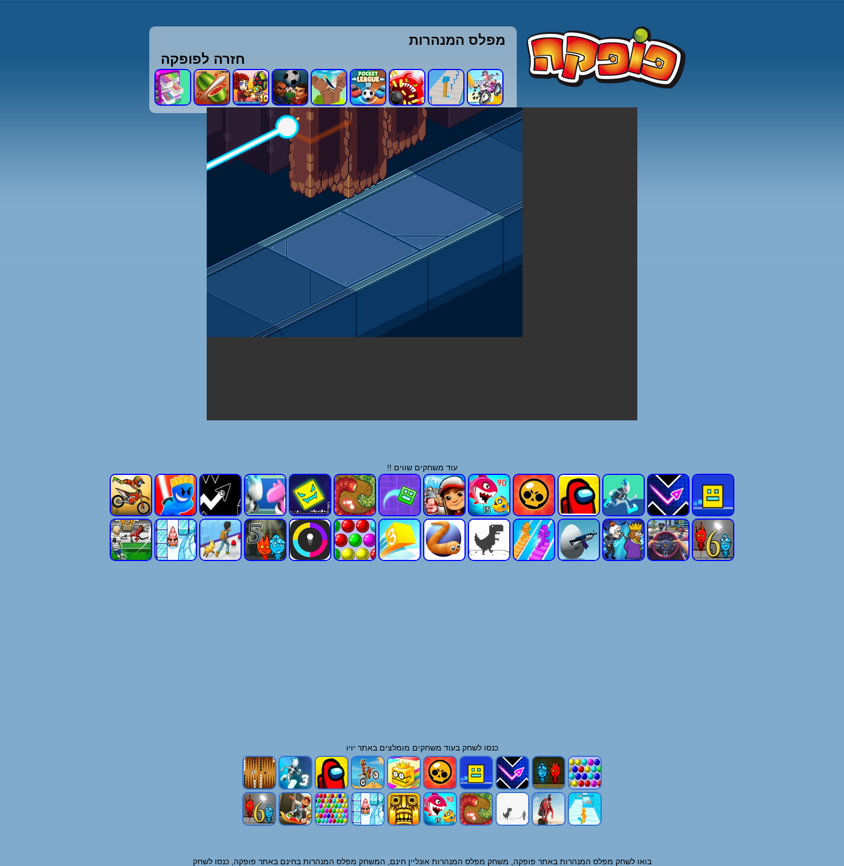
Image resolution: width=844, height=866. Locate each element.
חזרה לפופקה (203, 59)
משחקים (427, 747)
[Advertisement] (773, 279)
